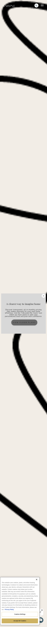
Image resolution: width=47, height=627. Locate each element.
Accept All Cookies (20, 621)
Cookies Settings (19, 614)
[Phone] (36, 5)
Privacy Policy (9, 609)
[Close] (36, 579)
